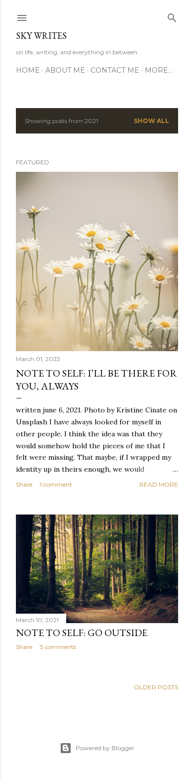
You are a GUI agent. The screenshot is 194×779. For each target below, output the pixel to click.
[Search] (172, 15)
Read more (158, 484)
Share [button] (24, 484)
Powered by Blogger (105, 748)
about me (65, 70)
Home (28, 70)
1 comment (56, 484)
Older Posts (156, 687)
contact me (115, 70)
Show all (151, 121)
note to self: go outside (81, 632)
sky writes (41, 35)
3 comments (58, 646)
